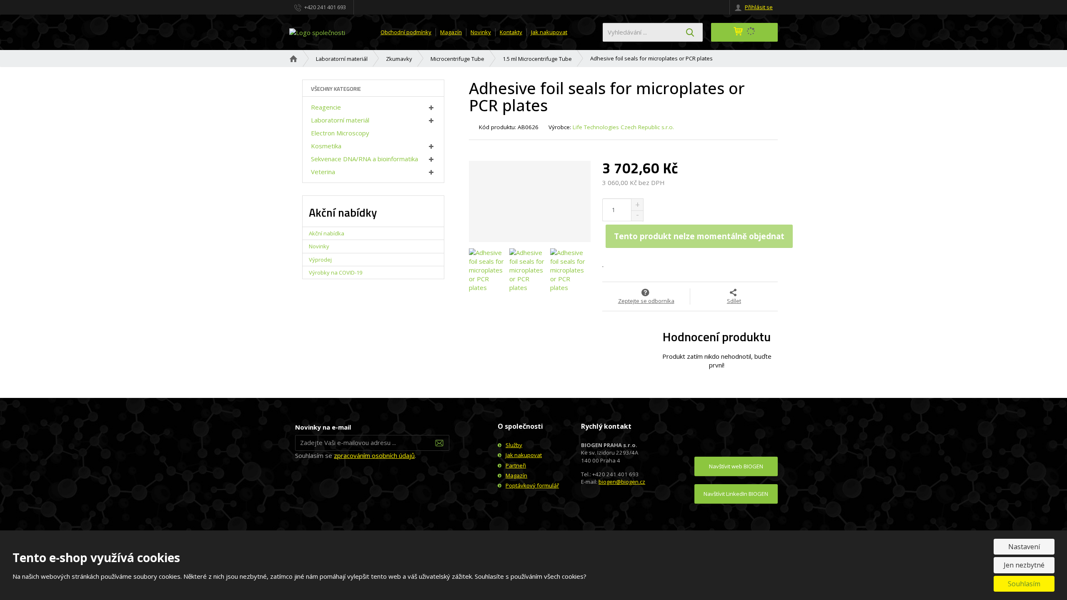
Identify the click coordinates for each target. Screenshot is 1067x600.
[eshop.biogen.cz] (317, 32)
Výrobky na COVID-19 (335, 272)
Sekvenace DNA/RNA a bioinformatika (364, 159)
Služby (514, 445)
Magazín (451, 32)
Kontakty (511, 32)
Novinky (481, 32)
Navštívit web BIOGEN (736, 466)
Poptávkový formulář (532, 485)
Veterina (323, 172)
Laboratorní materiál (340, 120)
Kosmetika (326, 146)
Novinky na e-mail (323, 427)
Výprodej (320, 259)
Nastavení (1024, 546)
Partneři (516, 465)
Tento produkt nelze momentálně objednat (699, 236)
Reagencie (326, 107)
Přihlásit (439, 443)
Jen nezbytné (1024, 565)
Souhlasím (1024, 583)
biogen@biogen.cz (622, 481)
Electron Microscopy (340, 133)
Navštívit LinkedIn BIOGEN (736, 494)
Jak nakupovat (549, 32)
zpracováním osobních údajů (374, 455)
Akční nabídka (326, 233)
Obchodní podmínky (406, 32)
